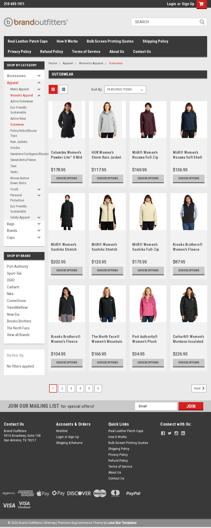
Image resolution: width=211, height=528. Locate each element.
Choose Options (66, 178)
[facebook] (163, 433)
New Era (13, 314)
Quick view (66, 134)
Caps (11, 237)
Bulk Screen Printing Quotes (110, 41)
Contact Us (142, 51)
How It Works (67, 41)
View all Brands (18, 334)
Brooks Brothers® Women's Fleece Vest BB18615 (188, 249)
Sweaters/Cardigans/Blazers (24, 154)
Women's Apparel (21, 95)
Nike (10, 293)
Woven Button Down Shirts (19, 180)
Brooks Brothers (19, 321)
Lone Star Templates (122, 523)
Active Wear (18, 118)
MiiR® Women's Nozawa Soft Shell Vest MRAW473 (187, 157)
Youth (14, 189)
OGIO (11, 280)
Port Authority (17, 266)
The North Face (18, 328)
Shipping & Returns (69, 443)
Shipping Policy (155, 41)
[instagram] (176, 433)
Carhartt (13, 287)
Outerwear (17, 124)
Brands (12, 230)
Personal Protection (17, 197)
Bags (10, 224)
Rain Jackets (18, 142)
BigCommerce (82, 523)
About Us (116, 51)
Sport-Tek (14, 273)
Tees (13, 166)
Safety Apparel (20, 217)
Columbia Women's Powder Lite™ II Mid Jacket (66, 157)
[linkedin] (183, 433)
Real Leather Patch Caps (28, 41)
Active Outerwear (21, 101)
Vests (14, 172)
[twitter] (170, 433)
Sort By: (96, 89)
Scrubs (15, 148)
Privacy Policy (19, 51)
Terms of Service (86, 51)
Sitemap (50, 523)
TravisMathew (17, 307)
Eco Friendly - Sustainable (19, 110)
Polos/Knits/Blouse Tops (23, 133)
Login (171, 4)
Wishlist (62, 431)
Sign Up (188, 4)
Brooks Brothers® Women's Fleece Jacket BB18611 (66, 341)
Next (197, 388)
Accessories (16, 76)
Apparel (12, 82)
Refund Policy (51, 51)
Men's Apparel (19, 89)
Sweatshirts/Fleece (23, 160)
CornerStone (16, 300)
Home (53, 63)
